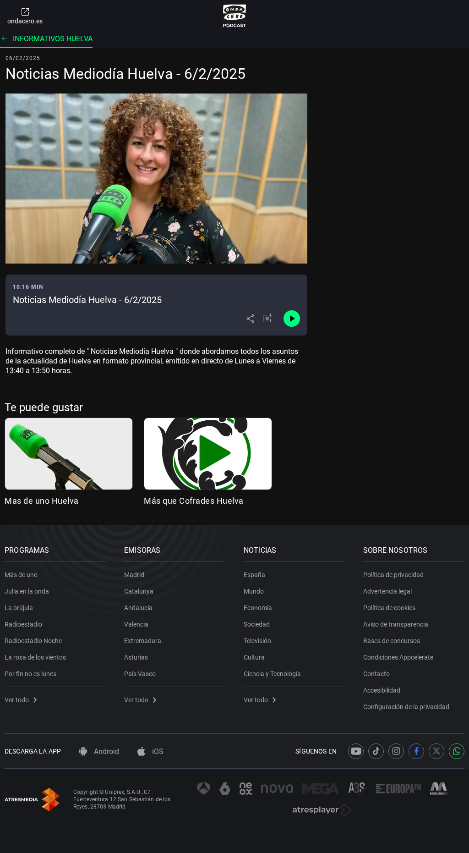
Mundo (254, 591)
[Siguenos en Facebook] (416, 751)
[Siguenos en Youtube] (356, 751)
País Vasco (140, 673)
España (254, 574)
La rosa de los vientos (35, 657)
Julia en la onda (27, 591)
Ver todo (17, 700)
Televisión (257, 640)
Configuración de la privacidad (406, 706)
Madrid (134, 574)
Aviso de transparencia (395, 624)
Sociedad (257, 624)
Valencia (136, 624)
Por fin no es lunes (30, 673)
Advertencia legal (387, 591)
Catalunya (138, 591)
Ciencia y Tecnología (272, 673)
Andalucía (138, 607)
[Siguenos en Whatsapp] (456, 751)
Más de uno (21, 574)
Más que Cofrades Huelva (194, 501)
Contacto (376, 673)
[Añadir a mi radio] (268, 318)
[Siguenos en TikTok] (376, 751)
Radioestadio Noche (33, 640)
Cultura (254, 657)
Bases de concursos (391, 640)
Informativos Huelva (53, 38)
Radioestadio (23, 624)
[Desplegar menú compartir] (250, 318)
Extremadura (142, 640)
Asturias (136, 657)
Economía (258, 607)
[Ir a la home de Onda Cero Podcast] (234, 16)
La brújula (19, 607)
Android (105, 751)
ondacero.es (25, 21)
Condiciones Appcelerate (398, 657)
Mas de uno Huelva (42, 501)
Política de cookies (389, 607)
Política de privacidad (393, 574)
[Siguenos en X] (436, 751)
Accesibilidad (381, 690)
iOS (157, 751)
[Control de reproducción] (292, 318)
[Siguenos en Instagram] (396, 751)
